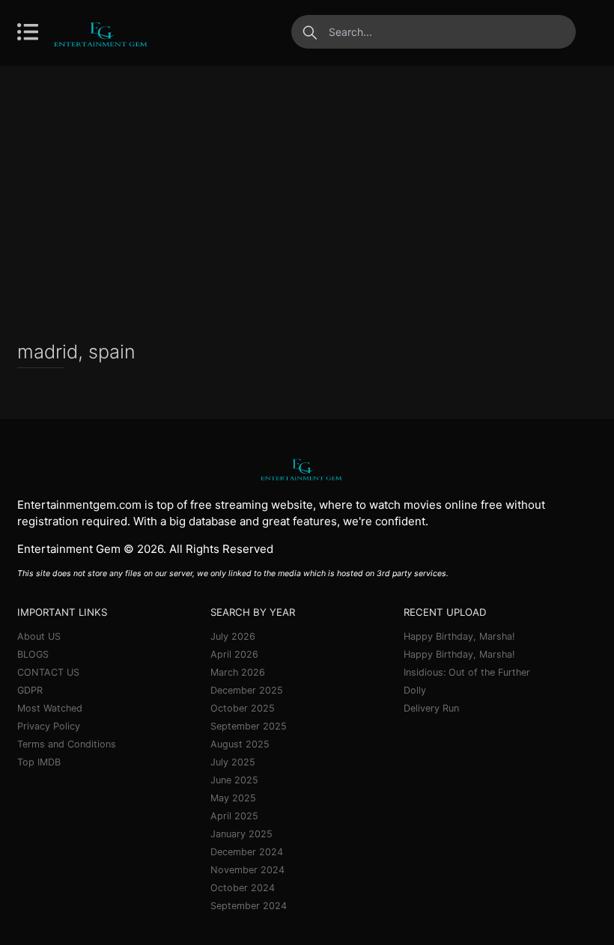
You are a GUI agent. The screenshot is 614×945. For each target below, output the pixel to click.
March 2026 (237, 672)
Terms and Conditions (66, 744)
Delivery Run (431, 708)
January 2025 (241, 834)
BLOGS (33, 654)
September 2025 (248, 726)
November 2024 (247, 869)
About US (39, 636)
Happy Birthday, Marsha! (459, 636)
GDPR (30, 690)
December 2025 (246, 690)
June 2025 (234, 780)
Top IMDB (39, 762)
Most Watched (49, 708)
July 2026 (232, 636)
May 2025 (233, 798)
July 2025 (232, 762)
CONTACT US (48, 672)
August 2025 (240, 744)
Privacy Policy (48, 726)
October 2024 (242, 887)
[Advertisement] (307, 202)
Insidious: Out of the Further (467, 672)
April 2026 (234, 654)
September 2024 (248, 905)
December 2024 (246, 851)
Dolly (415, 690)
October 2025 (242, 708)
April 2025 (234, 816)
